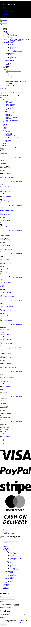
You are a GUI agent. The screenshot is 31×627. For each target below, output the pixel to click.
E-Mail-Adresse (5, 614)
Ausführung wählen (5, 263)
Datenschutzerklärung (6, 538)
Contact (5, 10)
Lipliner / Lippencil (11, 117)
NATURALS (6, 66)
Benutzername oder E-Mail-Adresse (10, 597)
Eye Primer (9, 101)
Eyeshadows (10, 60)
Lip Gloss (12, 41)
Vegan (5, 143)
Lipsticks (12, 37)
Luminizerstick (14, 139)
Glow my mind (14, 137)
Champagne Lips (5, 235)
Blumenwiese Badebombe (7, 187)
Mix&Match (6, 30)
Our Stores (6, 9)
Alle (4, 27)
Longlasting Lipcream (16, 40)
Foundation (13, 47)
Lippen (5, 111)
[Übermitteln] (7, 72)
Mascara (12, 59)
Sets (7, 64)
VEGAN (5, 67)
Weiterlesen (3, 407)
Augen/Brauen (10, 53)
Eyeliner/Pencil (14, 57)
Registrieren (3, 624)
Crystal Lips (3, 403)
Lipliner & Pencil (14, 35)
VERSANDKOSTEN (9, 4)
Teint (7, 43)
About (5, 7)
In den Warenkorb (5, 167)
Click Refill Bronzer (5, 259)
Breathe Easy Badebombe (7, 210)
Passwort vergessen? (6, 607)
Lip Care (12, 34)
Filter (2, 149)
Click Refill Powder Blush (7, 377)
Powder (12, 46)
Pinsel (5, 28)
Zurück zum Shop (11, 86)
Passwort (3, 601)
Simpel (12, 63)
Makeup (5, 121)
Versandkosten (7, 173)
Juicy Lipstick (13, 38)
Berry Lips (3, 163)
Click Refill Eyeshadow (6, 306)
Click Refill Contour (5, 282)
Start (1, 88)
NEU (4, 69)
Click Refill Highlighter (6, 330)
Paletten (12, 62)
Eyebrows (12, 56)
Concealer (12, 50)
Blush (11, 48)
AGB (14, 538)
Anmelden (16, 604)
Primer (11, 44)
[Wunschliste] (0, 155)
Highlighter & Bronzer (16, 51)
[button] (6, 14)
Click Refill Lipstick (5, 353)
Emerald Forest (4, 427)
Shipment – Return (8, 11)
